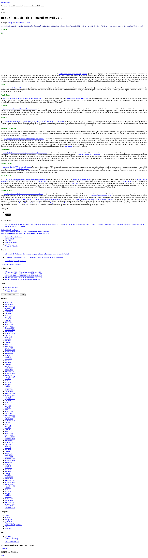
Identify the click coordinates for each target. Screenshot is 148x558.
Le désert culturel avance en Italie (100, 195)
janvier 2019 (9, 348)
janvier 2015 (9, 435)
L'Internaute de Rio (37, 254)
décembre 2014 (10, 437)
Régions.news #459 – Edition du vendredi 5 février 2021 (23, 272)
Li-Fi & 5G (8, 244)
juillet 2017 (8, 380)
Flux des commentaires (12, 540)
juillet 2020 (8, 315)
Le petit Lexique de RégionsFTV (15, 261)
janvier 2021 (9, 304)
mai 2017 (8, 384)
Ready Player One (22, 169)
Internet (7, 517)
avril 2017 (8, 386)
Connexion (8, 536)
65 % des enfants (126, 181)
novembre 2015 (10, 417)
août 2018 (8, 357)
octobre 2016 (9, 397)
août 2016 (8, 400)
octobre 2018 (9, 353)
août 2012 (8, 488)
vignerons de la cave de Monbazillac (77, 98)
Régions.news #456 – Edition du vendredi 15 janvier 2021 (23, 277)
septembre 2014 (10, 442)
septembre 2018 (10, 355)
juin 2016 (8, 404)
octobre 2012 (9, 484)
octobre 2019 (9, 331)
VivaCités (8, 240)
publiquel (11, 23)
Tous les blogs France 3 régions (11, 264)
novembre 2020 (10, 308)
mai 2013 (8, 471)
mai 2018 (8, 362)
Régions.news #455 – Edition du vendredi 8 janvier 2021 (23, 279)
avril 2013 (8, 473)
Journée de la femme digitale (81, 180)
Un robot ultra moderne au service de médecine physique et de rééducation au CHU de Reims (33, 121)
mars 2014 (8, 453)
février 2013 (9, 477)
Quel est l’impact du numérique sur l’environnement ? (20, 109)
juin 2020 (8, 317)
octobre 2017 (9, 375)
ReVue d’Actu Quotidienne (13, 237)
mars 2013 (8, 475)
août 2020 (8, 313)
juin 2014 (8, 448)
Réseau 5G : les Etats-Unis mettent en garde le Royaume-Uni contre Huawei (44, 203)
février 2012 (9, 498)
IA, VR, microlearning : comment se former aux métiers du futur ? (25, 180)
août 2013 (8, 466)
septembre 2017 (10, 377)
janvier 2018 (9, 370)
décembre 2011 (9, 502)
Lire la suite (68, 146)
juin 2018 (8, 361)
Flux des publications (11, 538)
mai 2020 (8, 319)
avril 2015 (8, 430)
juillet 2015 (8, 424)
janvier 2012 (9, 500)
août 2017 (8, 379)
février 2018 (9, 368)
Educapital (42, 181)
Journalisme (8, 519)
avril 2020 (8, 321)
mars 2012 (8, 497)
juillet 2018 (8, 359)
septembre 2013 (10, 464)
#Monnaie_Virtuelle (11, 246)
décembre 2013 (10, 459)
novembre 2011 (10, 504)
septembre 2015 (10, 420)
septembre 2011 (10, 508)
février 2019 (9, 346)
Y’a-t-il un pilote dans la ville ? (12, 88)
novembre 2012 (10, 482)
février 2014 (9, 455)
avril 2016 (8, 408)
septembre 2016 (10, 399)
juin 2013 (8, 469)
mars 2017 (8, 388)
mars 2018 (8, 366)
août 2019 (8, 335)
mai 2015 (8, 428)
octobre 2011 (9, 506)
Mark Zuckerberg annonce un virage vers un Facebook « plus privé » (25, 153)
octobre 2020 (9, 310)
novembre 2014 (10, 439)
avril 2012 (8, 495)
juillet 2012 (8, 489)
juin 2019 (8, 339)
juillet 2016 (8, 402)
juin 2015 (8, 426)
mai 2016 (8, 406)
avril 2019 (8, 342)
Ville (6, 526)
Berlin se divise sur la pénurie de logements (73, 74)
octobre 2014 (9, 440)
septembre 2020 (10, 311)
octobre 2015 (9, 419)
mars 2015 (8, 431)
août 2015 (8, 422)
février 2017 (9, 390)
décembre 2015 (10, 415)
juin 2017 (8, 382)
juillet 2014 (8, 446)
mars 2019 (8, 344)
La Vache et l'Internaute (34, 257)
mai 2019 (8, 341)
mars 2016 (8, 410)
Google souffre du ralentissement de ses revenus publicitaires (23, 194)
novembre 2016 (10, 395)
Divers (7, 516)
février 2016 (9, 411)
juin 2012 (8, 491)
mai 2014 (8, 449)
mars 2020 (8, 322)
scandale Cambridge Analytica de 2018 (90, 155)
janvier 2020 (9, 326)
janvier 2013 (9, 479)
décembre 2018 (10, 350)
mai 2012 (8, 493)
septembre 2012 (10, 486)
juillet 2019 (8, 337)
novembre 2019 (10, 330)
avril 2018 (8, 364)
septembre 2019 (10, 333)
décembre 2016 (10, 393)
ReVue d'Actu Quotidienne (9, 230)
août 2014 (8, 444)
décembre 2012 (10, 480)
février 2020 (9, 324)
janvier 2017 (9, 391)
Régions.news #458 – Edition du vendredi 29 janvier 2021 (23, 274)
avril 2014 (8, 451)
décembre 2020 (10, 306)
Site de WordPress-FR (12, 542)
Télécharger (4, 548)
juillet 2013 (8, 468)
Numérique (8, 521)
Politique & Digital (11, 242)
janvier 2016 (9, 413)
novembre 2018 (10, 351)
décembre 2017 (10, 371)
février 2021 (9, 302)
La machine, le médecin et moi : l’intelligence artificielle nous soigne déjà (36, 199)
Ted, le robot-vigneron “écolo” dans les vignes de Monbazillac (23, 98)
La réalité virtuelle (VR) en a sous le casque (17, 167)
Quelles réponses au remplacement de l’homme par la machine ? (23, 139)
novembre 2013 (10, 460)
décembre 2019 (10, 328)
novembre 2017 (10, 373)
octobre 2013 (9, 462)
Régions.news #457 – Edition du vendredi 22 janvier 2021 (23, 276)
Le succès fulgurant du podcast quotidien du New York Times (94, 199)
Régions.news (5, 2)
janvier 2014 (9, 457)
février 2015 (9, 433)
